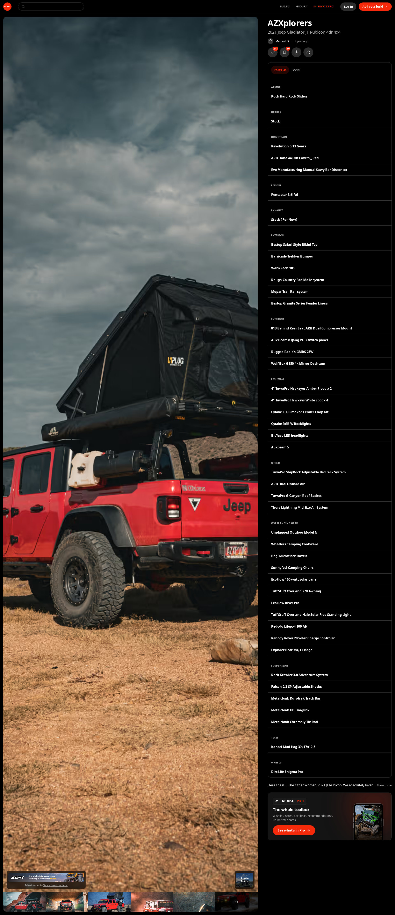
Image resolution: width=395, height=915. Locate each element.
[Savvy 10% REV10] (46, 877)
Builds (285, 6)
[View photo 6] (194, 902)
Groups (301, 6)
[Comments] (308, 52)
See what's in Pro (291, 830)
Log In (348, 6)
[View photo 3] (67, 902)
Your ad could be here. (55, 885)
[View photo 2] (24, 902)
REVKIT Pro (326, 6)
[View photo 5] (152, 902)
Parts (280, 70)
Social (296, 70)
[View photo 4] (109, 902)
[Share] (296, 52)
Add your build (372, 6)
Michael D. (282, 41)
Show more (384, 785)
